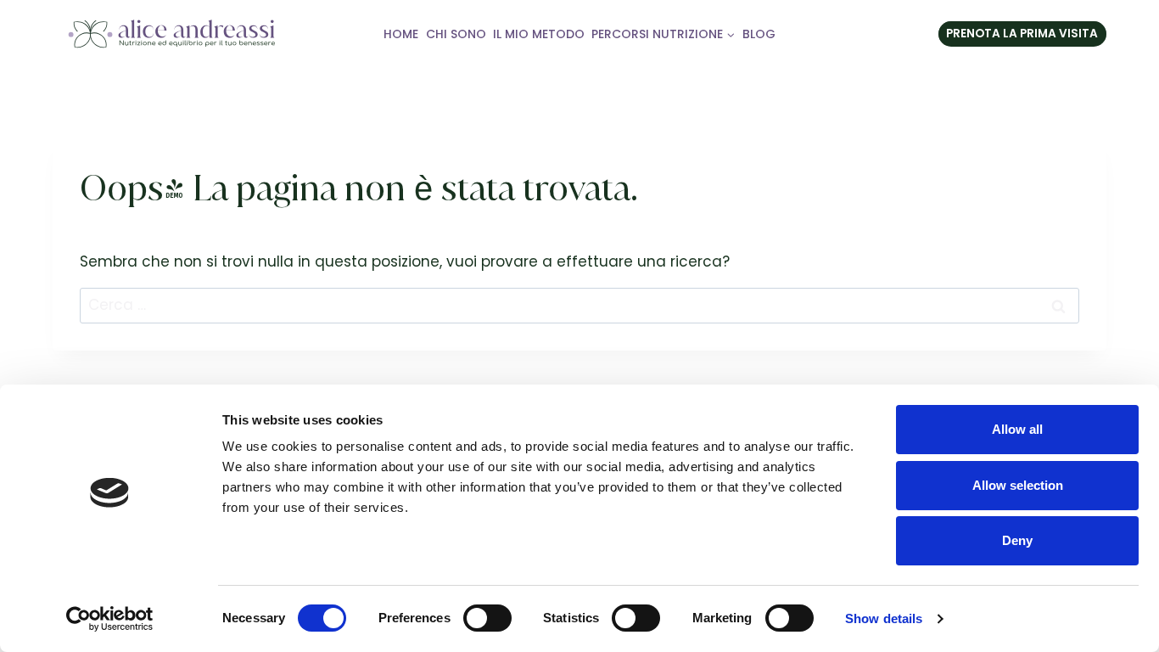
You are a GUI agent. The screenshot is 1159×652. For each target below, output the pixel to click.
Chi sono (456, 33)
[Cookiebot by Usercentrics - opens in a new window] (110, 619)
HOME (401, 33)
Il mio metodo (539, 33)
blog (758, 33)
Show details (883, 618)
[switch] (487, 618)
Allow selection (1017, 485)
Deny (1017, 540)
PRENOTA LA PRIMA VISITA (1022, 33)
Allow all (1017, 429)
